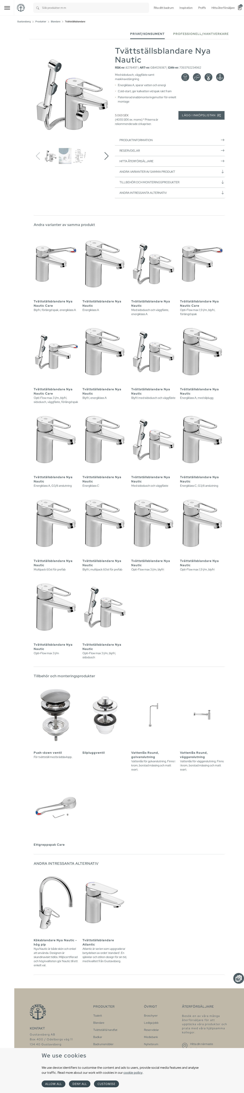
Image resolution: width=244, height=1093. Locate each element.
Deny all (80, 1084)
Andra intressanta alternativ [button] (143, 193)
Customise (106, 1084)
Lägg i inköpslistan (199, 115)
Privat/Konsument (147, 34)
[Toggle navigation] (7, 8)
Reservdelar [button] (129, 151)
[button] (106, 156)
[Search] (37, 8)
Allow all (53, 1084)
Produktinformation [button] (136, 140)
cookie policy (133, 1072)
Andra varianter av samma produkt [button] (147, 172)
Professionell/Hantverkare (201, 34)
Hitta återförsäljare (136, 161)
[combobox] (95, 8)
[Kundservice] (238, 978)
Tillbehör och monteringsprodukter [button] (149, 182)
